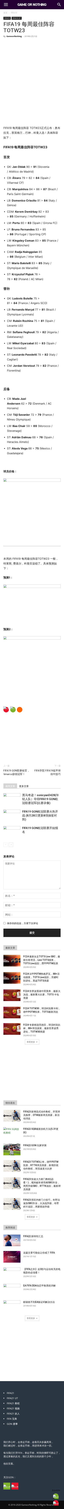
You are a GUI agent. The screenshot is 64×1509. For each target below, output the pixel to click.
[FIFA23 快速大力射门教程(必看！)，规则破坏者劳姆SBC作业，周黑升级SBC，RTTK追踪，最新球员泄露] (11, 1183)
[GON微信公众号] (6, 1486)
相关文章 (10, 786)
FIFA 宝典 (12, 1418)
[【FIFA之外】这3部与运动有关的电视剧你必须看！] (11, 1273)
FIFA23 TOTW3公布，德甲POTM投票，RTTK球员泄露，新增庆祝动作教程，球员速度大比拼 (40, 1165)
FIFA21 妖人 (13, 1413)
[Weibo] (6, 709)
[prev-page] (5, 844)
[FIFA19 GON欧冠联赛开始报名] (11, 832)
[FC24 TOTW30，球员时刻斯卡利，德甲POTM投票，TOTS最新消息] (11, 1012)
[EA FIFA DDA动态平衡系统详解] (11, 1290)
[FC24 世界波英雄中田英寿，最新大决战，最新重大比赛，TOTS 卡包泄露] (11, 995)
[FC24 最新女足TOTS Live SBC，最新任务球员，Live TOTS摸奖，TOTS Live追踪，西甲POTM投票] (11, 961)
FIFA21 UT (12, 1398)
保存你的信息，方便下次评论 (22, 923)
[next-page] (11, 844)
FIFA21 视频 (13, 1408)
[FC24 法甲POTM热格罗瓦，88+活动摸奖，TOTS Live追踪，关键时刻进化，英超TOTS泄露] (11, 978)
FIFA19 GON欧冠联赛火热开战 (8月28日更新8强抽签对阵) (40, 815)
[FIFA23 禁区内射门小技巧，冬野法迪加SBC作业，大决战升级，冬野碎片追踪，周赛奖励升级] (11, 1204)
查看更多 (31, 1041)
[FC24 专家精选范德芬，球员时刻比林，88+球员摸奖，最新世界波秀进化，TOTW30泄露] (11, 1029)
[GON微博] (14, 1486)
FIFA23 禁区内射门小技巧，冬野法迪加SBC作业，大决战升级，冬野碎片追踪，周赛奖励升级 (41, 1203)
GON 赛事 (12, 1423)
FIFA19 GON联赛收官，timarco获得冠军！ (16, 772)
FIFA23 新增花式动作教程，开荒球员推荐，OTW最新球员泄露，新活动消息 (41, 1115)
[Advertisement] (32, 100)
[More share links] (19, 709)
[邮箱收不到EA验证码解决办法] (11, 1306)
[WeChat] (13, 709)
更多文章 (24, 786)
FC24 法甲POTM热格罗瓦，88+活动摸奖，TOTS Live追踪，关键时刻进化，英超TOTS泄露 (41, 977)
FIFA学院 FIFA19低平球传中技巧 (47, 772)
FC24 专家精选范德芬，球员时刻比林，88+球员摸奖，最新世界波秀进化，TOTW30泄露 (41, 1028)
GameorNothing (14, 36)
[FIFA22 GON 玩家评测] (11, 1149)
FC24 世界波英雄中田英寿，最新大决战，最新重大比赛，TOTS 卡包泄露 (41, 994)
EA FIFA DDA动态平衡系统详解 (39, 1285)
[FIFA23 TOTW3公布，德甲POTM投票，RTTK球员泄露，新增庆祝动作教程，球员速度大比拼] (11, 1166)
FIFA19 (14, 12)
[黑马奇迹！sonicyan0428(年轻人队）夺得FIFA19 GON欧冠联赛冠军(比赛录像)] (11, 799)
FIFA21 (10, 1393)
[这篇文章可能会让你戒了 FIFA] (11, 1257)
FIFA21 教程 (13, 1403)
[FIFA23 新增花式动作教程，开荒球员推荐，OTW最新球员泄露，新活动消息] (11, 1116)
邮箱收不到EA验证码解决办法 (39, 1302)
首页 (5, 12)
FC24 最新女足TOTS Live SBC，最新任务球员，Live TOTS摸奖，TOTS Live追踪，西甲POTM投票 (41, 960)
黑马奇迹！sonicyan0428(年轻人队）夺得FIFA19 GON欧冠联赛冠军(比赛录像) (40, 799)
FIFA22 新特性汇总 (33, 1236)
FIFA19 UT (17, 18)
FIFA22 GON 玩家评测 (34, 1145)
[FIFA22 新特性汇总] (11, 1240)
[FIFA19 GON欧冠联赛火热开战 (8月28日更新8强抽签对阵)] (11, 815)
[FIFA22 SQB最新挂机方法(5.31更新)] (11, 1133)
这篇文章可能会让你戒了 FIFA (39, 1252)
